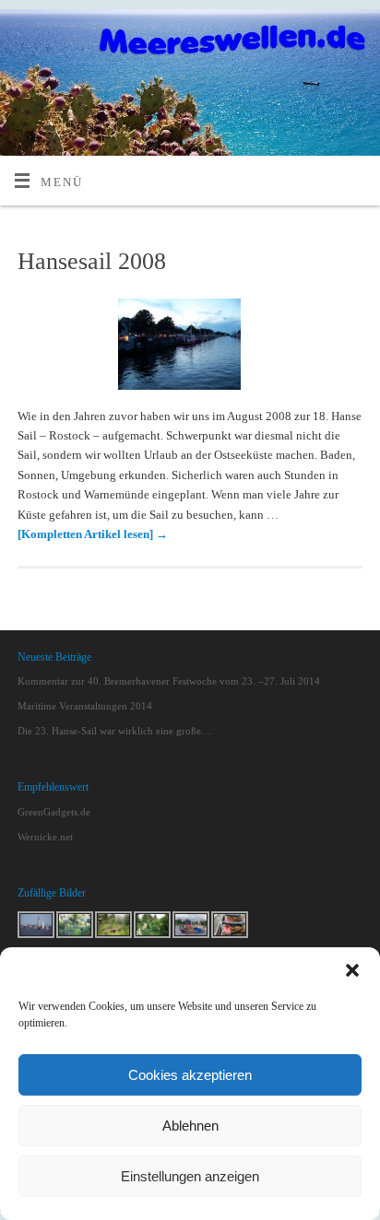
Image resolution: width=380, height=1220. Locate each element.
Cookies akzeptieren (190, 1075)
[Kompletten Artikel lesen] (93, 534)
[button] (352, 970)
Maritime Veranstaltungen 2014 (85, 705)
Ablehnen (190, 1125)
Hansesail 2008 (92, 261)
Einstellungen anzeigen (190, 1176)
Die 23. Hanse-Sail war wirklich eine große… (114, 730)
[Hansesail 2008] (190, 348)
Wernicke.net (45, 836)
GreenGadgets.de (54, 811)
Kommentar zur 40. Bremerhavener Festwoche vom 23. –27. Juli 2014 (169, 680)
